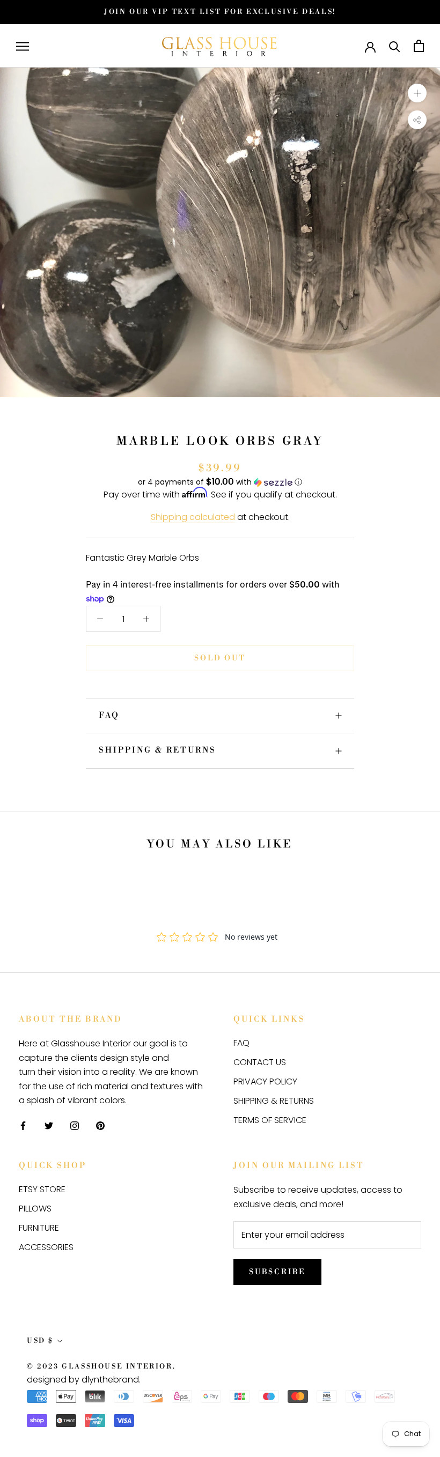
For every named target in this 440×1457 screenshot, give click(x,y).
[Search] (394, 45)
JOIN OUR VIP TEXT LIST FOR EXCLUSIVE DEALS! (220, 12)
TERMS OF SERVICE (269, 1120)
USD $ (40, 1340)
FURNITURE (39, 1228)
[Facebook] (23, 1125)
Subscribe (277, 1272)
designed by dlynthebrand (83, 1379)
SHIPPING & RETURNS (157, 750)
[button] (220, 482)
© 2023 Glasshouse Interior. (101, 1366)
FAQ (109, 715)
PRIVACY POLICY (265, 1081)
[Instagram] (74, 1125)
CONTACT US (259, 1062)
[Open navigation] (22, 45)
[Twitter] (49, 1125)
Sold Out (219, 658)
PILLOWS (35, 1208)
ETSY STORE (42, 1189)
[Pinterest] (100, 1125)
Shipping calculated (193, 517)
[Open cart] (419, 46)
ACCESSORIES (46, 1247)
